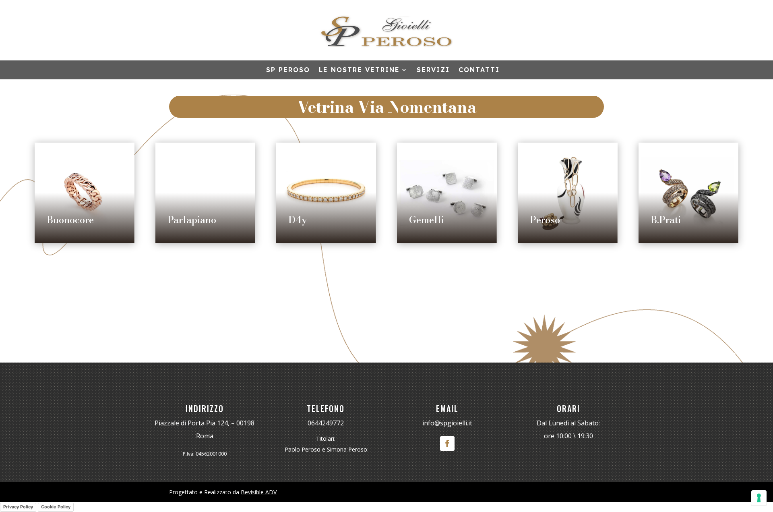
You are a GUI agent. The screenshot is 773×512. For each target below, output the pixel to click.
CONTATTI (479, 70)
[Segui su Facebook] (447, 443)
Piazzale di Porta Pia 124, (192, 423)
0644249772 (326, 423)
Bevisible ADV (259, 492)
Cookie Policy (55, 507)
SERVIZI (433, 70)
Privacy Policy (18, 507)
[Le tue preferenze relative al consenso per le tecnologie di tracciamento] (759, 498)
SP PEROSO (288, 70)
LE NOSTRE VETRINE (359, 70)
